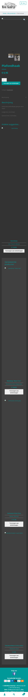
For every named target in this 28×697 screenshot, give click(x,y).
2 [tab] (15, 52)
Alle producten (11, 13)
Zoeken (14, 694)
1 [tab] (13, 52)
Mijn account (4, 694)
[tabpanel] (14, 27)
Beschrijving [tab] (5, 97)
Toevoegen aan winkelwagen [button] (14, 251)
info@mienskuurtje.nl (14, 689)
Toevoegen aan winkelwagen (11, 83)
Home (4, 13)
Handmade (10, 90)
